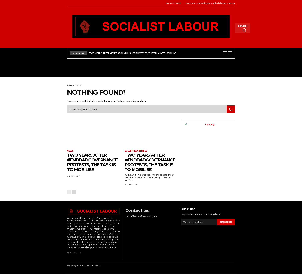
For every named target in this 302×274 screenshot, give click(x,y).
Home (70, 85)
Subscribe (226, 222)
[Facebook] (67, 3)
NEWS (70, 151)
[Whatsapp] (77, 3)
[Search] (230, 109)
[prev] (225, 53)
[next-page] (74, 192)
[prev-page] (69, 192)
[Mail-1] (82, 3)
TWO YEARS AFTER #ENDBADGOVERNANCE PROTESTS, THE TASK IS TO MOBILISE (132, 53)
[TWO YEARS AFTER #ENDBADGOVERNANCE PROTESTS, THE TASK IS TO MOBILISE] (93, 133)
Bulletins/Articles (136, 151)
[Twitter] (72, 3)
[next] (230, 53)
